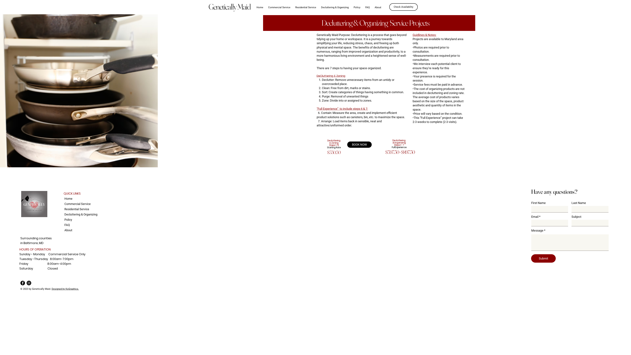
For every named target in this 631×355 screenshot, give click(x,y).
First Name (538, 202)
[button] (357, 7)
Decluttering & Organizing (79, 214)
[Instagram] (29, 283)
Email (534, 216)
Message (537, 230)
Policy (68, 219)
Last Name (579, 202)
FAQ (67, 225)
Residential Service (76, 209)
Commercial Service (77, 204)
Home (68, 198)
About (68, 230)
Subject (576, 216)
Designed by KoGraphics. (65, 288)
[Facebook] (22, 283)
